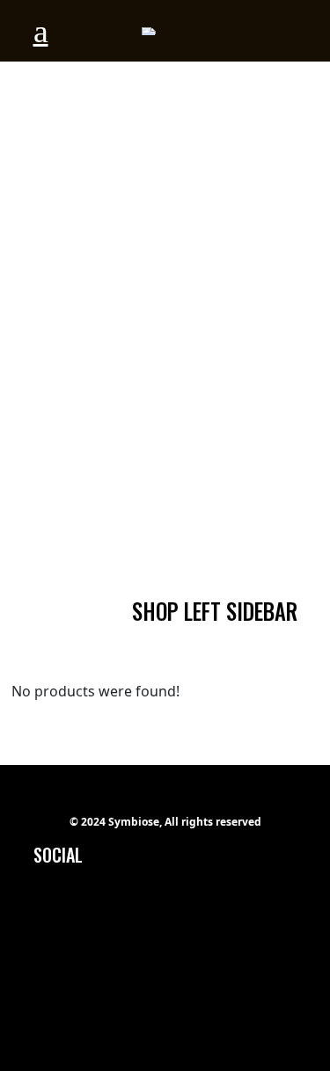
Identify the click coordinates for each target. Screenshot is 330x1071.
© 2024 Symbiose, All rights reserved (165, 821)
